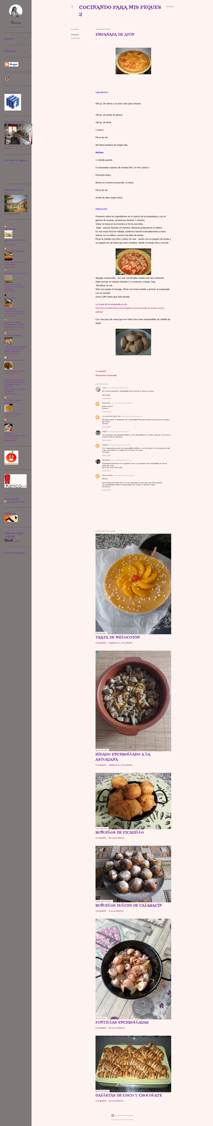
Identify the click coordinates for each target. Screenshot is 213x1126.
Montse (16, 22)
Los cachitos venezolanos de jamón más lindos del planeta (14, 311)
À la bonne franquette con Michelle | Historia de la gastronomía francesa (14, 383)
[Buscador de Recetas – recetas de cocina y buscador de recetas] (11, 464)
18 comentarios (116, 838)
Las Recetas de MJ (12, 322)
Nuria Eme (106, 403)
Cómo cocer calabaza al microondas (15, 263)
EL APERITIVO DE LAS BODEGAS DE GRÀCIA (14, 326)
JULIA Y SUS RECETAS (14, 251)
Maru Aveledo (107, 475)
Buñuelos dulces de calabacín (129, 905)
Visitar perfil (15, 27)
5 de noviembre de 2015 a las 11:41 (118, 431)
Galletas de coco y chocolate (129, 1095)
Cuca (104, 388)
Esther (104, 432)
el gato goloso (10, 298)
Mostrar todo (11, 440)
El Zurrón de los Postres (15, 273)
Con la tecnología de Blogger (124, 1115)
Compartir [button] (75, 29)
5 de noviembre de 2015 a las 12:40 (120, 445)
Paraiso (7, 422)
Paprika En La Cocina (14, 360)
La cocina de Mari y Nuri (111, 416)
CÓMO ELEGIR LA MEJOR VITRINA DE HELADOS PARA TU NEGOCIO (15, 349)
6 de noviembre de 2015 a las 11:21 (121, 460)
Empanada (75, 38)
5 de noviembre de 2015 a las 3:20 (117, 388)
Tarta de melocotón (118, 637)
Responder (106, 398)
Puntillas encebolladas (122, 1022)
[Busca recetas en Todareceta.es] (14, 502)
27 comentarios (116, 1028)
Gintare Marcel (128, 1119)
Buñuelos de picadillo (120, 832)
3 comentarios (116, 911)
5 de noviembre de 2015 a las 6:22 (132, 416)
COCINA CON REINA (13, 336)
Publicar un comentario (121, 643)
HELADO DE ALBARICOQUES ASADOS (15, 434)
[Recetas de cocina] (11, 521)
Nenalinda (106, 460)
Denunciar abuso (14, 553)
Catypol (105, 445)
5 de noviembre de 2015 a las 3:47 (121, 403)
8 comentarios (116, 1101)
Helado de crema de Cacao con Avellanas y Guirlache (14, 286)
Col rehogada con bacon (15, 371)
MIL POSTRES (10, 229)
